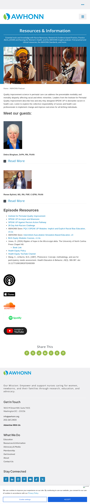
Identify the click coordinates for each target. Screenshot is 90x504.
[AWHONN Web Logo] (23, 14)
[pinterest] (24, 479)
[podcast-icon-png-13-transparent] (9, 275)
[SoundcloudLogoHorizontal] (9, 303)
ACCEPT (67, 499)
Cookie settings (25, 499)
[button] (45, 161)
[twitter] (42, 479)
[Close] (86, 487)
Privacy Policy (33, 493)
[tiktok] (36, 479)
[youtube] (30, 479)
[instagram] (18, 479)
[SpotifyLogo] (15, 314)
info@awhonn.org (11, 416)
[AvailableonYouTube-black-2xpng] (15, 328)
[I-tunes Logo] (9, 291)
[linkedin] (12, 479)
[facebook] (6, 479)
